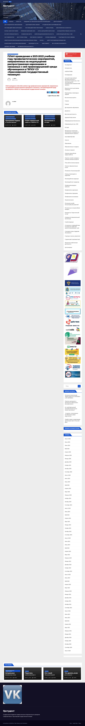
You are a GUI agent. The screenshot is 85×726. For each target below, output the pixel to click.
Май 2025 (67, 485)
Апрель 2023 (68, 551)
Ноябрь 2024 (68, 498)
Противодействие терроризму (34, 27)
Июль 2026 (67, 442)
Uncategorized (68, 64)
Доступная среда (22, 37)
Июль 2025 (67, 478)
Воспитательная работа (11, 34)
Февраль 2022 (68, 591)
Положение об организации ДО (72, 170)
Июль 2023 (67, 541)
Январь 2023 (68, 561)
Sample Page (75, 723)
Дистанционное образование (13, 24)
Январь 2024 (68, 524)
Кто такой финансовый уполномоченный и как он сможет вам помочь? (71, 409)
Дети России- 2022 (53, 95)
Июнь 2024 (67, 511)
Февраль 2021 (68, 630)
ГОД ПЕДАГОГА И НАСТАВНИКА (67, 37)
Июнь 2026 (67, 445)
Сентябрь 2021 (68, 607)
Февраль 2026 (68, 455)
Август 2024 (68, 508)
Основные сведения (70, 150)
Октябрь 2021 (68, 604)
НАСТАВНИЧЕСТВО (9, 37)
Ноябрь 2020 (68, 640)
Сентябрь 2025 (68, 471)
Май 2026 (67, 448)
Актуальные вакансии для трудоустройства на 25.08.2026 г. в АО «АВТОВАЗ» (72, 396)
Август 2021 (68, 611)
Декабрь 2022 (68, 564)
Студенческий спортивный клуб (51, 24)
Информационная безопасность (44, 34)
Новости (18, 21)
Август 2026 (68, 438)
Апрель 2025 (68, 488)
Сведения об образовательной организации (37, 21)
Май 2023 (67, 548)
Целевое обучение (9, 46)
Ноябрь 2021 (68, 601)
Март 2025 (67, 491)
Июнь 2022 (67, 577)
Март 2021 (67, 627)
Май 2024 (67, 514)
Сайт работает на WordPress (8, 723)
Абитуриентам (68, 68)
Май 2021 (67, 620)
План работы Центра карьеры (72, 162)
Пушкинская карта (26, 34)
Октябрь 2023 (68, 531)
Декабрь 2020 (68, 637)
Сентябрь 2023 (68, 534)
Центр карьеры (58, 21)
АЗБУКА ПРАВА (49, 27)
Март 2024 (67, 521)
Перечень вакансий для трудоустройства (10, 671)
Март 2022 (67, 587)
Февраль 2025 (68, 495)
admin (15, 78)
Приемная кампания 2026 (28, 30)
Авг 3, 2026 (28, 677)
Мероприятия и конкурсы (63, 27)
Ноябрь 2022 (68, 567)
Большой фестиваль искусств (66, 30)
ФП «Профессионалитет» (59, 43)
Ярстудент (8, 5)
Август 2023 (68, 538)
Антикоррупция (68, 74)
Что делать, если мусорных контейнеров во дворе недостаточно (71, 415)
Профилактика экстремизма (30, 118)
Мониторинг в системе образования (15, 43)
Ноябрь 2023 (68, 528)
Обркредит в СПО (33, 43)
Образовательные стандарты (72, 146)
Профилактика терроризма (71, 193)
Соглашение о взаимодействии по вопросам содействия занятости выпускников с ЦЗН (72, 227)
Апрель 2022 (68, 584)
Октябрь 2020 (68, 644)
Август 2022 (68, 574)
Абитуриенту (45, 43)
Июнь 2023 (67, 544)
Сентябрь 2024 (68, 505)
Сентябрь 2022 (68, 571)
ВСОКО (42, 40)
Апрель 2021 (68, 624)
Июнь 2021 (67, 617)
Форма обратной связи (11, 30)
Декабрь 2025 (68, 462)
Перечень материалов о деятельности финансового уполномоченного (71, 403)
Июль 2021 (67, 614)
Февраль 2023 (68, 558)
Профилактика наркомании (11, 118)
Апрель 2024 (68, 518)
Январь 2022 (68, 594)
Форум (79, 723)
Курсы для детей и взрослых (46, 30)
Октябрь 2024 (68, 501)
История (67, 127)
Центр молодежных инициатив (56, 40)
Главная (11, 21)
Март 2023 (67, 554)
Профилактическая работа (25, 46)
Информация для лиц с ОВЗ (64, 34)
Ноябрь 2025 (68, 465)
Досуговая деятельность (70, 114)
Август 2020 (68, 650)
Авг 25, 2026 (9, 677)
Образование (68, 143)
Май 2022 (67, 581)
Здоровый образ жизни (33, 24)
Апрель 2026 (68, 452)
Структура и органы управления (72, 236)
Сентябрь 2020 (68, 647)
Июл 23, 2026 (68, 677)
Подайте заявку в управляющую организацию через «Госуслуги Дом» (72, 421)
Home (71, 723)
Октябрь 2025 (68, 468)
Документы (67, 110)
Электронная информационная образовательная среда (20, 40)
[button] (80, 34)
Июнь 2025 (67, 481)
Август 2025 (68, 475)
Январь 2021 (68, 634)
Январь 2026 (68, 458)
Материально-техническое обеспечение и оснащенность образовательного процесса (72, 132)
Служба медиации (50, 37)
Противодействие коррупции (13, 27)
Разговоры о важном (36, 37)
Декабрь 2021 (68, 597)
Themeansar (25, 723)
